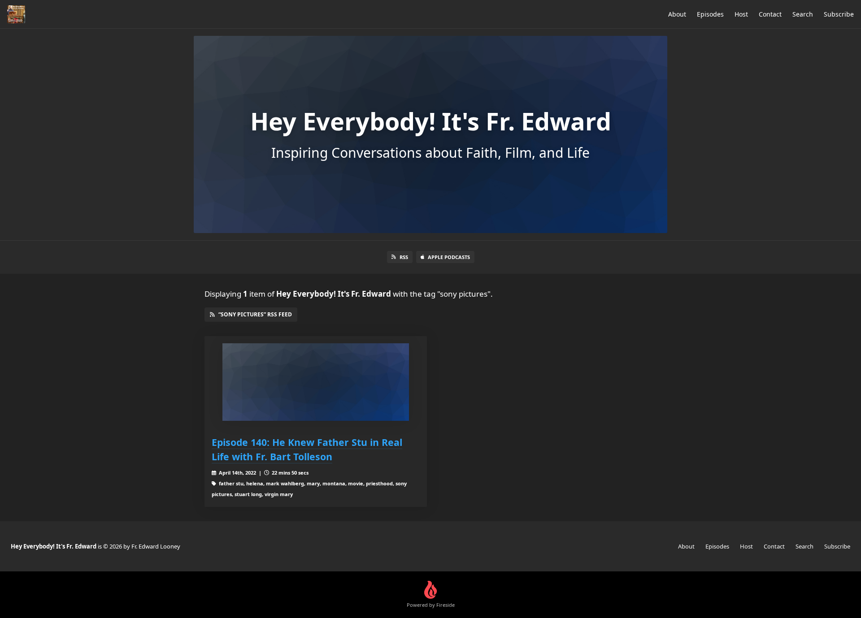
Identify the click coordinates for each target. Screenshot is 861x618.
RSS (404, 257)
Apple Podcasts (449, 257)
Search (802, 14)
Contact (770, 14)
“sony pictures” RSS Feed (255, 314)
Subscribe (839, 14)
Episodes (710, 14)
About (677, 14)
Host (741, 14)
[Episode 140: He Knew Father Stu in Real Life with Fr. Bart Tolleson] (315, 382)
